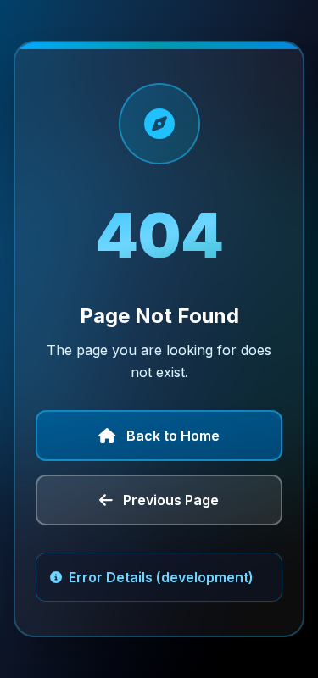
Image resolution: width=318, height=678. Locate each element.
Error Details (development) (161, 577)
